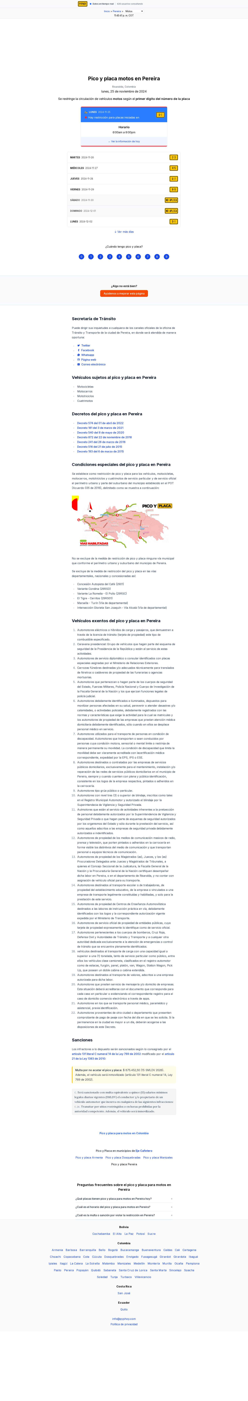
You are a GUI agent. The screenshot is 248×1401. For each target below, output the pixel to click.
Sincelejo (175, 1270)
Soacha (189, 1270)
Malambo (108, 1263)
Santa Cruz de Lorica (133, 1270)
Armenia (57, 1250)
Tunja (114, 1277)
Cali (177, 1250)
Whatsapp (87, 355)
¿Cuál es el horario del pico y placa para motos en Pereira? (124, 1207)
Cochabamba (101, 1233)
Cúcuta (97, 1256)
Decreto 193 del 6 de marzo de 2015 (100, 451)
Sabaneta (109, 1270)
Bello (102, 1250)
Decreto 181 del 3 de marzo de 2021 (100, 427)
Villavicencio (143, 1277)
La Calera (76, 1263)
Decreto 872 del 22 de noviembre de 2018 (104, 437)
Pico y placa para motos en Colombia (124, 1133)
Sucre (151, 1233)
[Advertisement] (124, 44)
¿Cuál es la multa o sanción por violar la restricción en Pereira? (124, 1215)
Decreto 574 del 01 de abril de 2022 (100, 423)
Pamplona (192, 1263)
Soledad (102, 1277)
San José (124, 1293)
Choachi (55, 1256)
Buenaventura (151, 1250)
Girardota (180, 1256)
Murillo (167, 1263)
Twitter (85, 345)
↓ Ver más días (124, 231)
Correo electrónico (93, 364)
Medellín (139, 1263)
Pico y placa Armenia (89, 1157)
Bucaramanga (129, 1250)
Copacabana (72, 1256)
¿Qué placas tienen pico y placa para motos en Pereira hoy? (124, 1198)
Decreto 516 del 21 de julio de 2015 (99, 446)
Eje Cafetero (144, 1150)
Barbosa (71, 1250)
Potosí (140, 1233)
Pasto (57, 1270)
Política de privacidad (124, 1324)
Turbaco (126, 1277)
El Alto (117, 1233)
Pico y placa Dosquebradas (123, 1157)
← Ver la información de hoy (124, 141)
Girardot (165, 1256)
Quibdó (96, 1270)
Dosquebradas (114, 1256)
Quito (124, 1309)
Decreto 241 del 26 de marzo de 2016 (101, 442)
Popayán (82, 1270)
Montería (154, 1263)
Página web (88, 359)
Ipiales (53, 1263)
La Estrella (93, 1263)
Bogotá (113, 1250)
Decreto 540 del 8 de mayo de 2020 (100, 432)
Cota (86, 1256)
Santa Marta (158, 1270)
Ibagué (193, 1256)
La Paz (129, 1233)
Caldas (167, 1250)
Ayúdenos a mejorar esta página (124, 293)
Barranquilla (88, 1250)
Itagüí (63, 1263)
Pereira (69, 1270)
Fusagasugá (149, 1256)
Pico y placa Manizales (158, 1157)
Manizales (124, 1263)
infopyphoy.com (124, 1319)
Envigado (132, 1256)
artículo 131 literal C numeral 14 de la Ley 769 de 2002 (106, 1054)
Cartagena (189, 1250)
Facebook (87, 350)
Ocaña (179, 1263)
